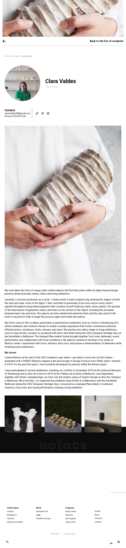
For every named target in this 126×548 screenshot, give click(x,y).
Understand (12, 508)
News (97, 515)
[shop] (42, 113)
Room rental (70, 511)
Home (7, 56)
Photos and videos (15, 522)
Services (69, 515)
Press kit (98, 518)
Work (38, 508)
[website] (37, 113)
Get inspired (70, 518)
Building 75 (12, 515)
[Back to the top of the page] (95, 492)
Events (97, 511)
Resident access (43, 518)
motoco (10, 511)
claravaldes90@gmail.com (17, 113)
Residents (15, 56)
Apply (38, 515)
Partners (10, 518)
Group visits (70, 522)
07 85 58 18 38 (18, 116)
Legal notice (69, 533)
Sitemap (55, 533)
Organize (69, 508)
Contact (98, 522)
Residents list (42, 511)
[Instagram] (48, 113)
